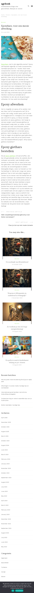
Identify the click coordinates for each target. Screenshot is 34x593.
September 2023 (6, 477)
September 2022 (6, 528)
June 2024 (4, 450)
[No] (32, 587)
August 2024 (5, 445)
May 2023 (4, 496)
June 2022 (4, 542)
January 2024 (5, 463)
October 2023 (5, 473)
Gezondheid (4, 562)
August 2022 (5, 533)
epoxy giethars (10, 156)
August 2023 (5, 482)
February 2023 (5, 510)
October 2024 (5, 440)
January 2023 (5, 514)
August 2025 (5, 431)
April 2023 (4, 500)
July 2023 (4, 487)
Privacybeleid (19, 590)
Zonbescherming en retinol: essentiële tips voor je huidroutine (16, 399)
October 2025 (5, 427)
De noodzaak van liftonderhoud (17, 262)
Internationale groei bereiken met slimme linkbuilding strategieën (14, 393)
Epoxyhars (4, 64)
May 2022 (4, 546)
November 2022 (6, 523)
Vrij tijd (3, 572)
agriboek (5, 4)
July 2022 (4, 537)
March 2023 (4, 505)
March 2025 (4, 436)
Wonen (3, 22)
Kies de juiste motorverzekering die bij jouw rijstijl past (16, 380)
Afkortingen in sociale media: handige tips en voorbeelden (15, 387)
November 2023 (6, 468)
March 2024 (4, 454)
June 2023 (4, 491)
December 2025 (6, 422)
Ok (13, 590)
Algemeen (4, 558)
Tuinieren (4, 567)
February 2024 (5, 459)
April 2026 (4, 417)
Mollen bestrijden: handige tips (10, 405)
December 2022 (6, 519)
